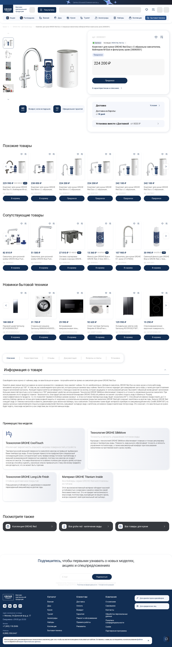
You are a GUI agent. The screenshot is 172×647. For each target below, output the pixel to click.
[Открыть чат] (20, 606)
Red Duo (121, 43)
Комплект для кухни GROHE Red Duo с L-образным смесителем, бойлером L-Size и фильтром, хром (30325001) (128, 188)
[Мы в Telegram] (5, 606)
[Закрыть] (148, 640)
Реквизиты (81, 626)
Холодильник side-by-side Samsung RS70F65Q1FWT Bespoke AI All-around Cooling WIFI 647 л (128, 327)
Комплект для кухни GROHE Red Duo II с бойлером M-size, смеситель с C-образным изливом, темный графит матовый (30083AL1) (15, 188)
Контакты (110, 610)
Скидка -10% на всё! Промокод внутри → (86, 2)
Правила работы (83, 622)
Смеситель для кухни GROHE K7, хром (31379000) (128, 257)
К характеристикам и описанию (105, 88)
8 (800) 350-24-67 (10, 633)
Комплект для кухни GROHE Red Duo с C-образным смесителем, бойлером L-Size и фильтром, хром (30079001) (156, 188)
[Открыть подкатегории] (8, 27)
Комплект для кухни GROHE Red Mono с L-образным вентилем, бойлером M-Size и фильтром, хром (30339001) (43, 188)
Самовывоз (110, 606)
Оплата (79, 606)
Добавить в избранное (156, 37)
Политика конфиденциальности (87, 585)
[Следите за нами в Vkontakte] (10, 606)
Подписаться (101, 577)
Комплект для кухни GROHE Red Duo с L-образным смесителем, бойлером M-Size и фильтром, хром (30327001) (99, 188)
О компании (111, 602)
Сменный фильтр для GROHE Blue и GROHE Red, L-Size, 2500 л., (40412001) (156, 257)
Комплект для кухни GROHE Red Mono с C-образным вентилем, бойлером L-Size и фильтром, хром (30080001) (71, 188)
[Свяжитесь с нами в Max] (15, 606)
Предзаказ (109, 80)
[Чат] (166, 639)
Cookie (108, 627)
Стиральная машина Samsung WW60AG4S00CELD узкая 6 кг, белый (43, 327)
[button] (47, 10)
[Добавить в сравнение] (161, 37)
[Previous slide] (8, 33)
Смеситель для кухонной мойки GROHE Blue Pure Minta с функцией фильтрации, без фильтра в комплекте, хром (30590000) (43, 257)
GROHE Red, (115, 43)
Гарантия (80, 614)
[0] (146, 10)
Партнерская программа (116, 631)
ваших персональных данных (30, 642)
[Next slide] (8, 99)
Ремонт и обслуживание (86, 618)
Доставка (80, 602)
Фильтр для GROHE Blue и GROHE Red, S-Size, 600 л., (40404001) (98, 257)
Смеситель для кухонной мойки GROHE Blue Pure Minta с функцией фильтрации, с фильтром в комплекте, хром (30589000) (15, 257)
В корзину (15, 198)
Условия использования (106, 585)
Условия (153, 105)
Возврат (79, 610)
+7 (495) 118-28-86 (10, 626)
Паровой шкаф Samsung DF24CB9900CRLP (13, 327)
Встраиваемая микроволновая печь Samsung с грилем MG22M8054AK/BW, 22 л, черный (70, 327)
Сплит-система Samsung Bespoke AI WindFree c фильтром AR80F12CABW (98, 327)
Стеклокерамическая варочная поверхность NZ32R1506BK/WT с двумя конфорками (155, 327)
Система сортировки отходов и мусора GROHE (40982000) (70, 257)
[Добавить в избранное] (21, 154)
